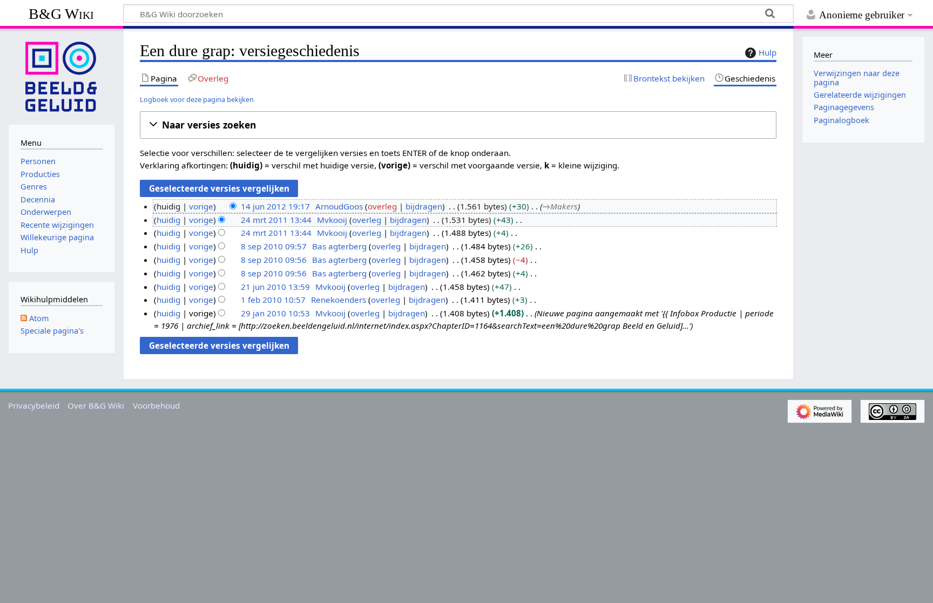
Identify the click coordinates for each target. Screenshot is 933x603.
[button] (458, 125)
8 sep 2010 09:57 (274, 246)
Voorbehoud (156, 405)
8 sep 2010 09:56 (274, 259)
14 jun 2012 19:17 (275, 206)
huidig (168, 219)
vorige (201, 206)
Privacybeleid (33, 405)
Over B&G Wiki (95, 405)
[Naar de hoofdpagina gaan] (61, 76)
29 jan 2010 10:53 (275, 313)
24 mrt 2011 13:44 (276, 219)
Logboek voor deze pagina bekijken (197, 99)
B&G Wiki (61, 13)
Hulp (767, 52)
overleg (382, 206)
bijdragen (423, 206)
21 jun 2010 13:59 (275, 286)
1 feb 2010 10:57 (273, 299)
